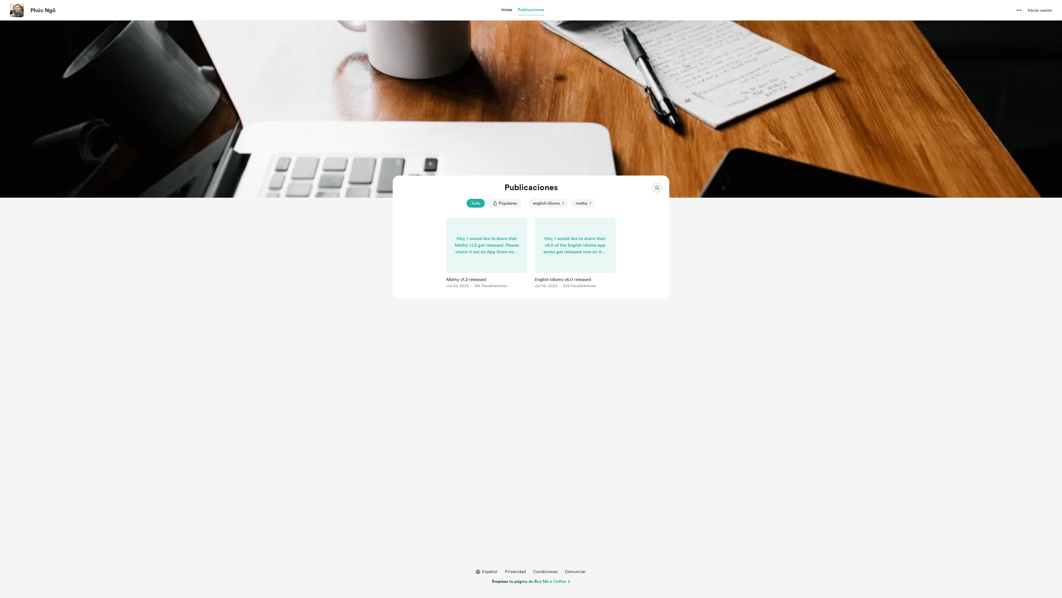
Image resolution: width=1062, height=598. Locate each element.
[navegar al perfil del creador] (17, 10)
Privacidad (515, 571)
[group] (486, 253)
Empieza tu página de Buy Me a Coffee (529, 581)
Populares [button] (508, 203)
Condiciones (545, 571)
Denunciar (575, 571)
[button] (506, 10)
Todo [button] (475, 203)
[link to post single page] (486, 253)
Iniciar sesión (1040, 10)
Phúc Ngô (43, 10)
